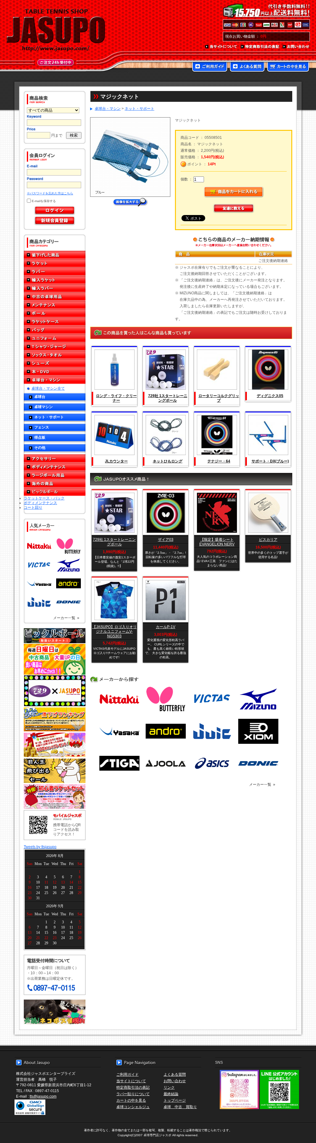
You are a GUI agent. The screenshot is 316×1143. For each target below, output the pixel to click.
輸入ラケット (54, 280)
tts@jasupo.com (43, 1096)
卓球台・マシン (54, 380)
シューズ (54, 363)
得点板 (39, 437)
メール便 (54, 1012)
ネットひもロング (167, 461)
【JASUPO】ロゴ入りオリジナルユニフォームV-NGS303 (114, 631)
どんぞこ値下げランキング (54, 719)
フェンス (41, 427)
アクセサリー (54, 458)
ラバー (54, 271)
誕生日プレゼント (54, 745)
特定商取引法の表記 (260, 47)
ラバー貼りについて (133, 1094)
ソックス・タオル (54, 355)
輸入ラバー (54, 288)
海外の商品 (54, 483)
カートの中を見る (288, 67)
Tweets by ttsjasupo (40, 847)
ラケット (54, 263)
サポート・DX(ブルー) (270, 461)
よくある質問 (247, 67)
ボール (54, 313)
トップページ (175, 1100)
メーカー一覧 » (66, 618)
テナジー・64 (218, 461)
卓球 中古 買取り (180, 1107)
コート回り (33, 507)
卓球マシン (43, 407)
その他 (39, 447)
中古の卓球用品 (54, 296)
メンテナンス (54, 305)
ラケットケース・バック (44, 498)
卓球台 (39, 397)
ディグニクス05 (270, 396)
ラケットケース (54, 321)
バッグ (54, 330)
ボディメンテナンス (54, 467)
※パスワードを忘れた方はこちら (50, 193)
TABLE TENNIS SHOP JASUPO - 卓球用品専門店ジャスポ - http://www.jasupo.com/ (56, 30)
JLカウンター (116, 461)
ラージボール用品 (54, 475)
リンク (169, 1087)
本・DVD (54, 371)
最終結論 (171, 1094)
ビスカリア (268, 539)
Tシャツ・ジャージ (54, 346)
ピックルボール (54, 492)
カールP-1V (165, 627)
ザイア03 (165, 539)
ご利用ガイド (209, 67)
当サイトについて (221, 47)
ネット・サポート (49, 417)
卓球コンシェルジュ (133, 1107)
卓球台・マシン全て (48, 388)
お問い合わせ (296, 47)
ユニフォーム (54, 338)
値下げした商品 (54, 255)
